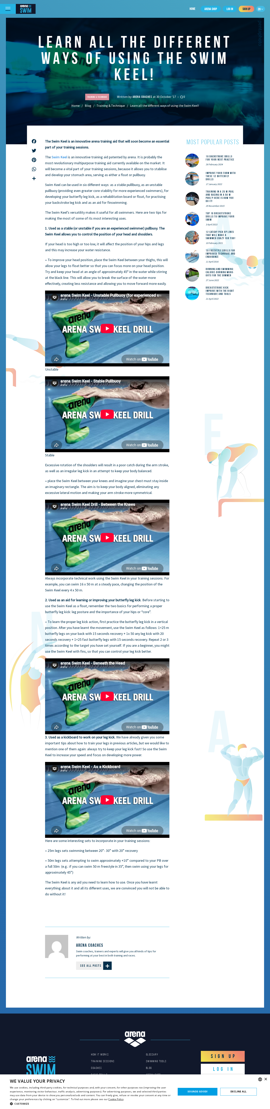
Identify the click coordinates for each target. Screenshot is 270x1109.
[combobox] (260, 1079)
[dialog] (135, 1091)
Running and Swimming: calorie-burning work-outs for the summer (220, 272)
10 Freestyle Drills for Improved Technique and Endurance (220, 253)
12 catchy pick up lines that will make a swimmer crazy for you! (220, 235)
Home (192, 8)
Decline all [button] (238, 1091)
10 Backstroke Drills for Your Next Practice (220, 158)
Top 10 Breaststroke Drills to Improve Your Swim (220, 216)
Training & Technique (110, 106)
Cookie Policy (116, 1099)
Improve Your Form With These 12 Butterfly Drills (221, 176)
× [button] (265, 1079)
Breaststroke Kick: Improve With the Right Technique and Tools (220, 290)
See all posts (91, 965)
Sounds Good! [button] (198, 1091)
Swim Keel (59, 157)
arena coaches (143, 96)
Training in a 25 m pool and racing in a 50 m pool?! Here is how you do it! (220, 196)
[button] (90, 1103)
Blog (88, 106)
